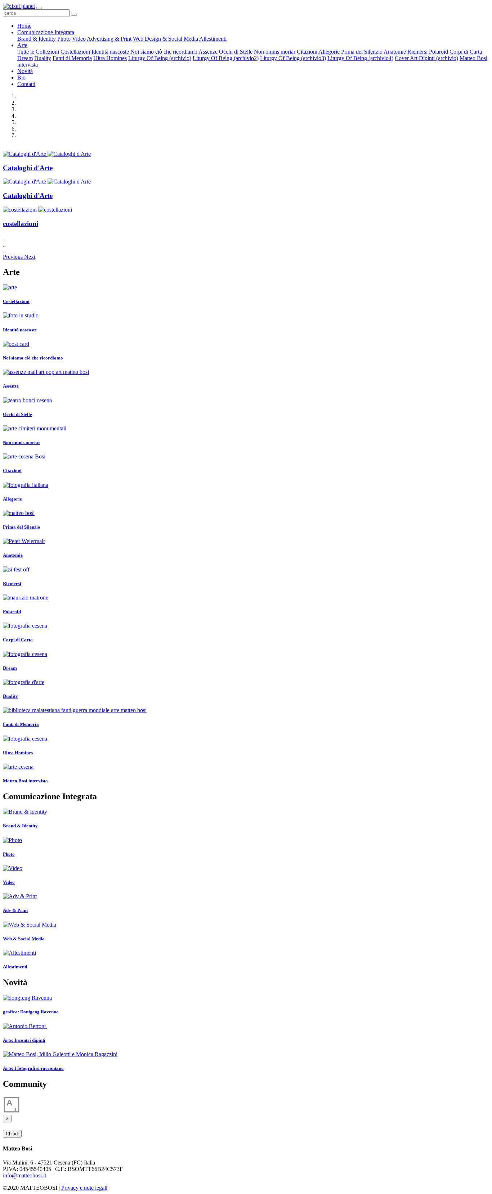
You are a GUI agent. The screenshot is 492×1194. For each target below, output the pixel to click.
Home (24, 26)
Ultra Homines (110, 58)
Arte (22, 45)
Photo (64, 39)
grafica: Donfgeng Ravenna (31, 1011)
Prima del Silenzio (362, 52)
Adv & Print (15, 910)
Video (79, 39)
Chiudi (12, 1133)
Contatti (26, 84)
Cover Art (407, 58)
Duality (42, 58)
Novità (25, 71)
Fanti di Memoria (72, 58)
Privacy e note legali (84, 1188)
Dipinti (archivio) (438, 58)
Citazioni (307, 52)
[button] (13, 257)
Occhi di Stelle (235, 52)
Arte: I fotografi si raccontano (33, 1068)
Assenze (208, 52)
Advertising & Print (109, 39)
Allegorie (329, 52)
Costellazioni (76, 52)
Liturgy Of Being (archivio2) (226, 58)
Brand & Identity (36, 39)
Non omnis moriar (274, 52)
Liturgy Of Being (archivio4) (360, 58)
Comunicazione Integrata (45, 32)
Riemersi (417, 52)
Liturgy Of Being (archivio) (159, 58)
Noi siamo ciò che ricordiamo (163, 52)
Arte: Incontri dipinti (24, 1040)
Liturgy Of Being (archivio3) (293, 58)
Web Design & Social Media (165, 39)
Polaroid (438, 52)
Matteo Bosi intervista (25, 780)
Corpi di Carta (465, 52)
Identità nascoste (110, 52)
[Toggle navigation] (39, 8)
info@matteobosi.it (24, 1175)
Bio (21, 77)
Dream (25, 58)
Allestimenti (213, 39)
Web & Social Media (24, 938)
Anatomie (395, 52)
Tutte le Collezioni (38, 52)
